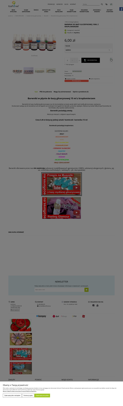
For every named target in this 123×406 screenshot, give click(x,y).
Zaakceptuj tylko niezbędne (12, 395)
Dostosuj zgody (28, 395)
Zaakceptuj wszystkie (42, 395)
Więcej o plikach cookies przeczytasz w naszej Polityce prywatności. (19, 391)
